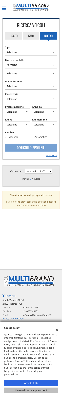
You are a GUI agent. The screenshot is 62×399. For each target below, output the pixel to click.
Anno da (37, 106)
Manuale (13, 136)
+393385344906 (30, 311)
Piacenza (11, 295)
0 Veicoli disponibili (31, 147)
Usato (14, 36)
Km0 (31, 36)
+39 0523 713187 (31, 307)
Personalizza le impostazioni (31, 390)
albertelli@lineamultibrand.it (37, 315)
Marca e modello (14, 60)
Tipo (7, 47)
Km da (8, 119)
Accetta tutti (31, 383)
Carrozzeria (11, 94)
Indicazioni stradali (13, 318)
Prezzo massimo (14, 106)
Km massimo (39, 119)
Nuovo (48, 36)
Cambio (9, 132)
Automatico (41, 136)
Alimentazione (13, 81)
